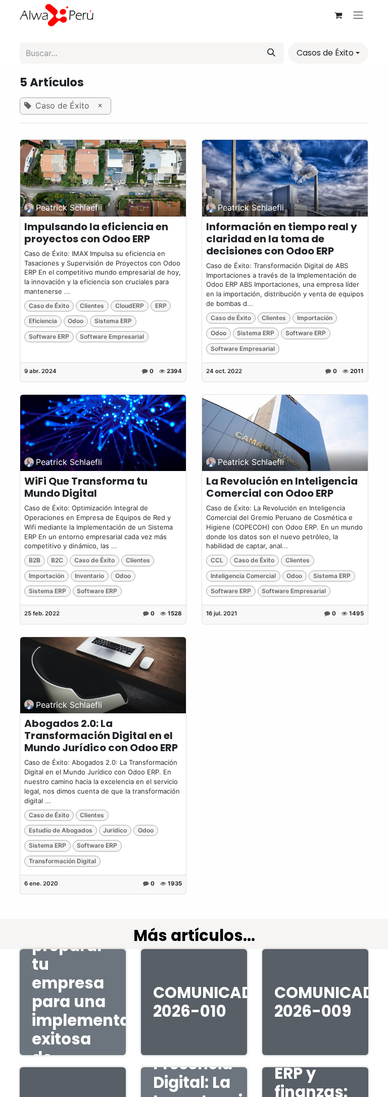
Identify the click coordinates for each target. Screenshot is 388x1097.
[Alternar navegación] (358, 15)
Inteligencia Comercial (243, 576)
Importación (314, 318)
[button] (328, 53)
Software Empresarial (112, 336)
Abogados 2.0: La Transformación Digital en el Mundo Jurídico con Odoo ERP (101, 735)
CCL (217, 560)
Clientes (92, 305)
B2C (57, 560)
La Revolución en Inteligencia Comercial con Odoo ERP (282, 487)
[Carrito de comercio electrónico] (338, 15)
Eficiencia (43, 321)
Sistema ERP (113, 321)
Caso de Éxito (49, 305)
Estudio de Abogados (60, 830)
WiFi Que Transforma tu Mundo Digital (86, 487)
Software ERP (49, 336)
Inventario (89, 576)
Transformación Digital (62, 861)
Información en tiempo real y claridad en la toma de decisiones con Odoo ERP (281, 239)
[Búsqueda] (271, 53)
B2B (34, 560)
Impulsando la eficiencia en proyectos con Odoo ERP (96, 233)
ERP (161, 305)
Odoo (75, 321)
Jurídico (115, 830)
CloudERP (129, 305)
